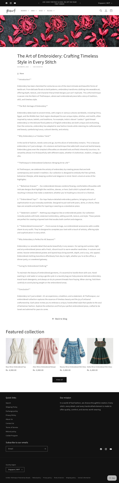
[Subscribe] (45, 449)
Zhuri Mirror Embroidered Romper (44, 367)
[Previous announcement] (38, 3)
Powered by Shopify (24, 477)
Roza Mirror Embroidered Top (16, 367)
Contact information (84, 477)
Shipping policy (71, 477)
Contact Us (10, 423)
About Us (9, 419)
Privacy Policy (11, 415)
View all (59, 380)
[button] (25, 10)
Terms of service (59, 477)
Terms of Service (12, 427)
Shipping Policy (11, 407)
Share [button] (22, 73)
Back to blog (61, 318)
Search (8, 403)
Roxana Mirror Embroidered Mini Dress (73, 367)
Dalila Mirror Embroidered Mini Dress (99, 367)
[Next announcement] (80, 3)
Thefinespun (14, 477)
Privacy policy (47, 477)
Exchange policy (12, 411)
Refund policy (11, 431)
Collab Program (12, 436)
